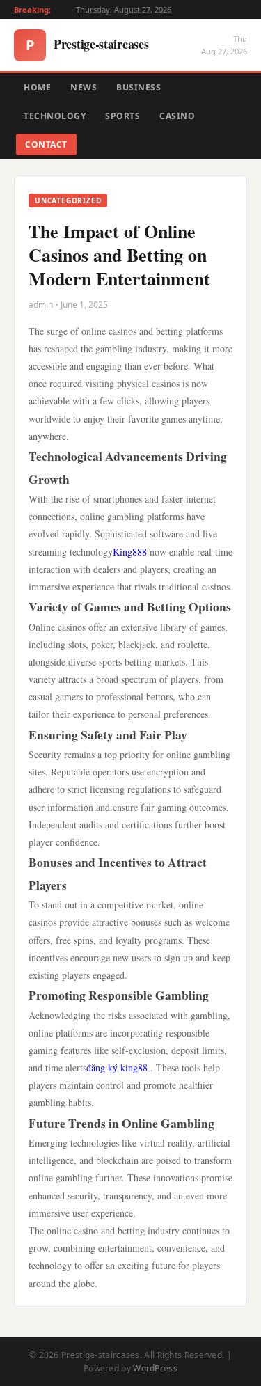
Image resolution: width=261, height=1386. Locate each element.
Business (138, 87)
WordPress (155, 1368)
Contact (46, 144)
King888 (130, 551)
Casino (177, 116)
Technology (55, 116)
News (83, 87)
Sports (122, 116)
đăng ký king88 (117, 1067)
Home (37, 87)
